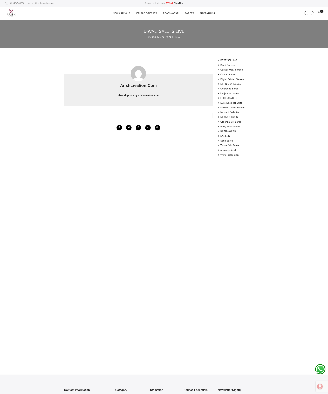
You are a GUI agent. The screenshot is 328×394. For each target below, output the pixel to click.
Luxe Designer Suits (231, 102)
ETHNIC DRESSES (146, 13)
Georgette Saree (229, 88)
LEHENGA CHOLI (230, 98)
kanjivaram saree (229, 93)
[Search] (305, 13)
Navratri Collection (230, 112)
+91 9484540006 (16, 3)
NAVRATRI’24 (207, 13)
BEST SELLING (228, 60)
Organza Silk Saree (230, 121)
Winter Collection (229, 154)
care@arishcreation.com (42, 3)
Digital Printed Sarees (232, 79)
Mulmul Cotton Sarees (232, 107)
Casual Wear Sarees (231, 69)
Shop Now (178, 3)
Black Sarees (227, 65)
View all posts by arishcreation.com (138, 95)
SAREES (189, 13)
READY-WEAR (171, 13)
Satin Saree (226, 140)
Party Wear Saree (230, 126)
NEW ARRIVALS (121, 13)
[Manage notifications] (320, 386)
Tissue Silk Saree (229, 145)
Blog (177, 37)
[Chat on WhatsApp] (320, 369)
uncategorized (228, 150)
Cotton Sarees (228, 74)
